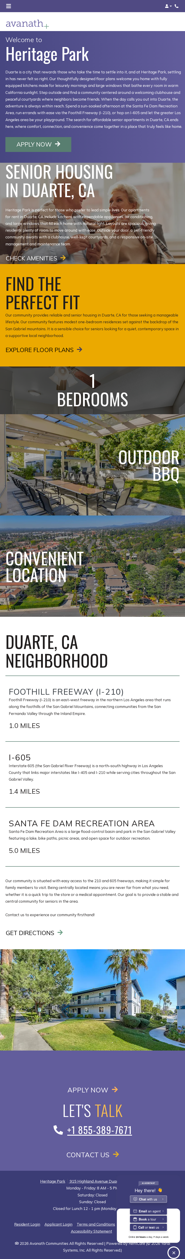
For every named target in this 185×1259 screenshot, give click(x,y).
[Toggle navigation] (9, 6)
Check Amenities (32, 258)
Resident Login (27, 1224)
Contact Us (88, 1155)
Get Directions (31, 933)
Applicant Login (58, 1224)
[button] (168, 6)
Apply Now (43, 144)
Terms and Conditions (96, 1224)
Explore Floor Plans (40, 350)
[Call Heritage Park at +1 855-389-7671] (177, 6)
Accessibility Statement (91, 1231)
